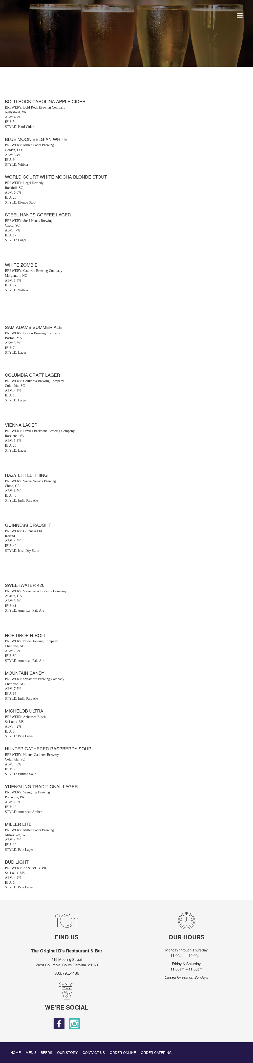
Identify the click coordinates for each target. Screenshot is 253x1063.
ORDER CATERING (156, 1053)
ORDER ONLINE (123, 1053)
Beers (46, 1053)
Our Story (67, 1053)
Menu (31, 1053)
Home (15, 1053)
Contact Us (94, 1053)
